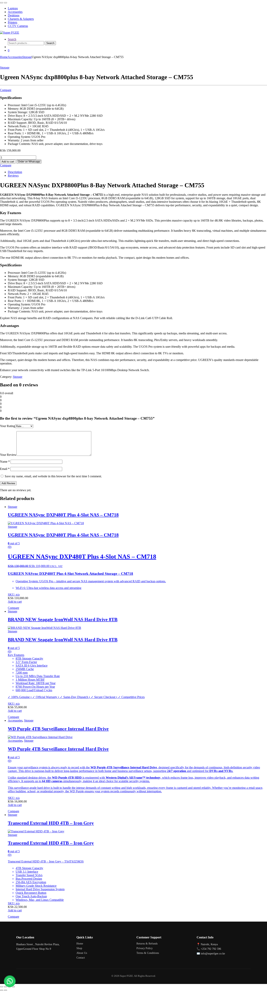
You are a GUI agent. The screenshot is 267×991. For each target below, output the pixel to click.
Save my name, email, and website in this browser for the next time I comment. (53, 476)
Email (5, 468)
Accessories (15, 11)
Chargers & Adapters (21, 19)
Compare (5, 90)
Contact (80, 957)
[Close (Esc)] (13, 986)
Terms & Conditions (147, 953)
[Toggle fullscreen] (5, 986)
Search (12, 39)
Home (4, 57)
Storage (27, 57)
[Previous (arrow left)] (1, 990)
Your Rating (7, 426)
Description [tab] (15, 172)
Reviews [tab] (13, 175)
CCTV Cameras (18, 26)
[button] (28, 161)
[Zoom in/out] (1, 986)
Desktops (13, 15)
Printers (12, 22)
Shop (79, 948)
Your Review (8, 454)
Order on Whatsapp (29, 161)
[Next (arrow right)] (5, 990)
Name (5, 461)
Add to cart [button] (15, 601)
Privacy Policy (144, 948)
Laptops (13, 8)
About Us (81, 953)
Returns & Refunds (147, 943)
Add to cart (8, 161)
